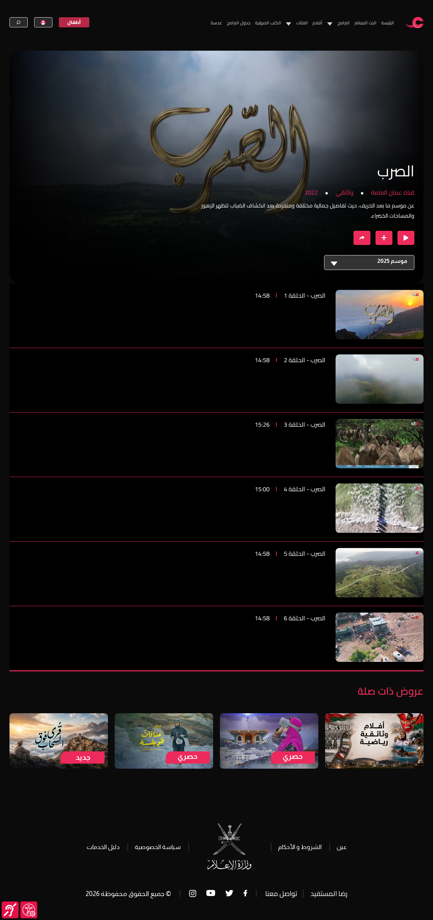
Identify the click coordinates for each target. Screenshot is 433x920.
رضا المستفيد (329, 893)
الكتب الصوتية (268, 23)
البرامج (344, 22)
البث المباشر (366, 23)
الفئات (302, 22)
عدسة (216, 23)
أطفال (74, 22)
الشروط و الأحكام (300, 847)
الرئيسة (387, 23)
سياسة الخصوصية (158, 847)
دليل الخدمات (103, 847)
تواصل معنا (281, 893)
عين (342, 847)
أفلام (317, 23)
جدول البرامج (238, 23)
